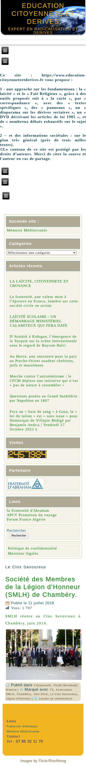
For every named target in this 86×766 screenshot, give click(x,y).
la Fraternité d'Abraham (28, 510)
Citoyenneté (42, 685)
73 (51, 689)
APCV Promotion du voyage (32, 515)
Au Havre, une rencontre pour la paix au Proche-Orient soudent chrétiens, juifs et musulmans (43, 360)
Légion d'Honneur (18, 698)
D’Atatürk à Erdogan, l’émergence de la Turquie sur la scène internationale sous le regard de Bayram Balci (43, 340)
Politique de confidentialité (32, 548)
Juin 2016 (41, 694)
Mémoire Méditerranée (27, 230)
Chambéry (24, 694)
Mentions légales (23, 553)
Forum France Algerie (26, 519)
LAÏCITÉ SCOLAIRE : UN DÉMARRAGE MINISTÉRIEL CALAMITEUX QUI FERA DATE (38, 321)
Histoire (11, 689)
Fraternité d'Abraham (22, 726)
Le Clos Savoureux (63, 694)
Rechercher (16, 530)
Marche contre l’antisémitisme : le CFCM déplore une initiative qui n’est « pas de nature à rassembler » (44, 380)
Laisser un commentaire (56, 698)
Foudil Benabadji (66, 685)
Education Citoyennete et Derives (43, 13)
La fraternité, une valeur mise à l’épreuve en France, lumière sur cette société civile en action (44, 301)
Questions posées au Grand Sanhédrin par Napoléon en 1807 (43, 398)
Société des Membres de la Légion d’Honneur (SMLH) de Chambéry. (42, 587)
